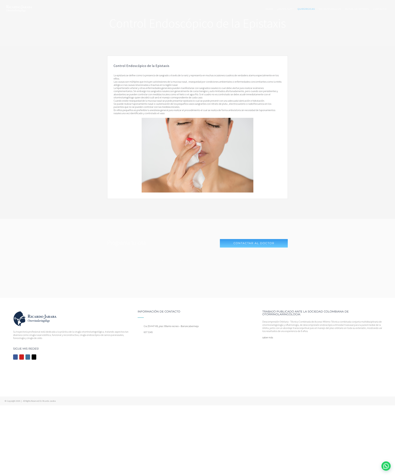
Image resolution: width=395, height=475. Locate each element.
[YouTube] (21, 357)
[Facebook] (15, 357)
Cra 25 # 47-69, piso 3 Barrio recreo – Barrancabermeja (171, 326)
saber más (267, 337)
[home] (35, 311)
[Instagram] (27, 357)
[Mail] (34, 357)
